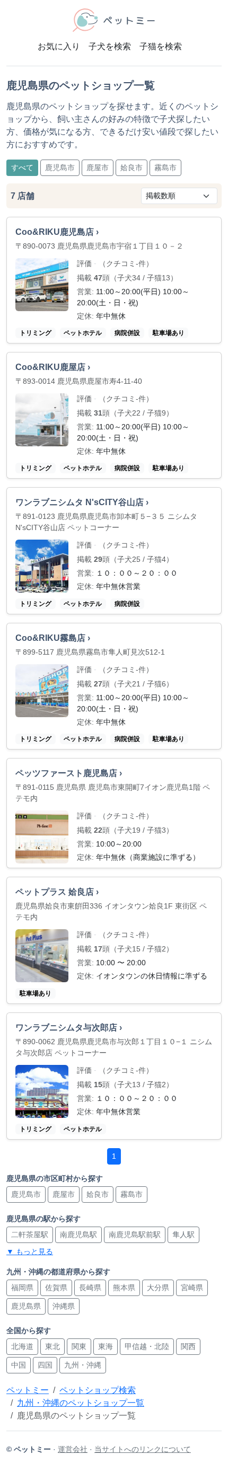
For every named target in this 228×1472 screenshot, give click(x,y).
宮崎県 (192, 1287)
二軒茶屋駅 (29, 1234)
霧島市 (165, 167)
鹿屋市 (97, 167)
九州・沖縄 (82, 1365)
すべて (22, 167)
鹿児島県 (26, 1306)
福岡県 (22, 1287)
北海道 (22, 1346)
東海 (105, 1346)
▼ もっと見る (29, 1251)
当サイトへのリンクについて (142, 1449)
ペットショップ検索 (97, 1390)
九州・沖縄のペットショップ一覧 (80, 1402)
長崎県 (90, 1287)
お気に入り (59, 46)
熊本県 (124, 1287)
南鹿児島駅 (78, 1234)
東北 (52, 1346)
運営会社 (72, 1449)
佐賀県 (56, 1287)
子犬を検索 (110, 46)
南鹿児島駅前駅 (135, 1234)
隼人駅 (183, 1234)
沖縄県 (63, 1306)
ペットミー (27, 1390)
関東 (79, 1346)
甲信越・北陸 (147, 1346)
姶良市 (131, 167)
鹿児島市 (60, 167)
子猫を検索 (160, 46)
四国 (45, 1365)
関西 (188, 1346)
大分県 (158, 1287)
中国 (18, 1365)
